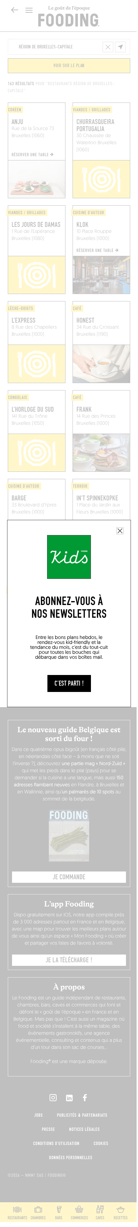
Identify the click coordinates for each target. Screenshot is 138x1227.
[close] (119, 530)
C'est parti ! (69, 683)
